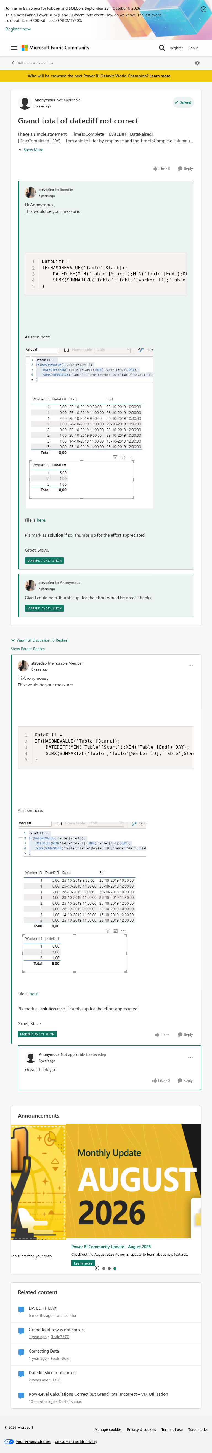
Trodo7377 (60, 1336)
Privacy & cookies (141, 1429)
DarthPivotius (70, 1401)
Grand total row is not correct (57, 1329)
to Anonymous (67, 582)
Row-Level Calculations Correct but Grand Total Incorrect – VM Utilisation (98, 1394)
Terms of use (172, 1429)
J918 (56, 1379)
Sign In (193, 47)
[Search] (162, 48)
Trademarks (198, 1429)
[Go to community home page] (55, 48)
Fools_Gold (60, 1358)
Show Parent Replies (28, 648)
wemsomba (66, 1315)
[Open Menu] (197, 63)
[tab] (103, 1268)
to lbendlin (64, 189)
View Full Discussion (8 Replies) (42, 640)
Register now (18, 29)
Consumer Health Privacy (76, 1441)
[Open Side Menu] (14, 48)
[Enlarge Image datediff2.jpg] (89, 428)
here (41, 520)
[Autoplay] (96, 1268)
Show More (33, 149)
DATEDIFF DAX (42, 1308)
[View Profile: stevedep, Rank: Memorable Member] (23, 665)
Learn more (160, 76)
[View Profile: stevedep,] (30, 192)
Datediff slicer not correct (53, 1372)
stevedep (46, 189)
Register (176, 47)
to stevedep (96, 1054)
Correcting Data (44, 1351)
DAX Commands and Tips (35, 63)
